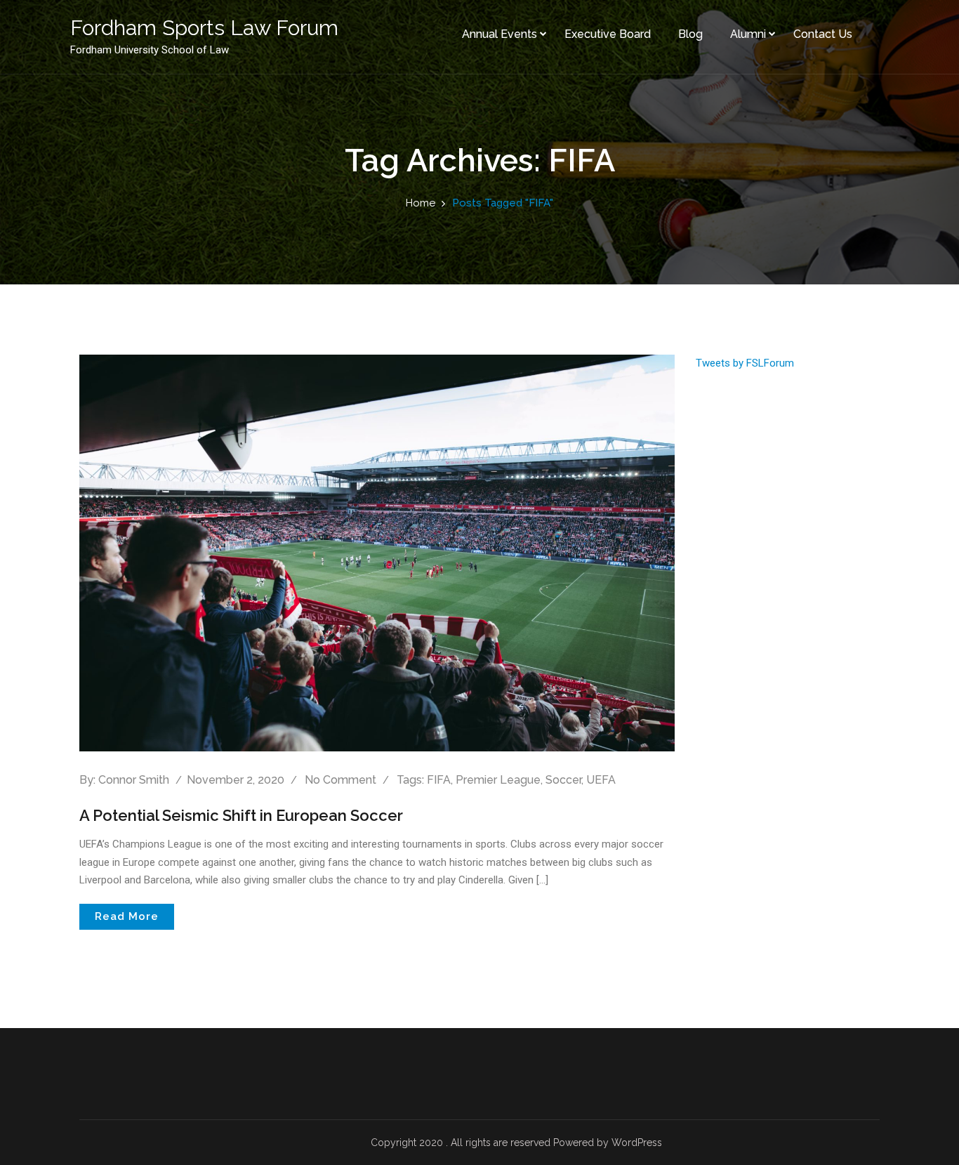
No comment (340, 779)
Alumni (748, 34)
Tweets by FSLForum (745, 363)
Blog (690, 34)
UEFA (601, 779)
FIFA (439, 779)
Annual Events (499, 34)
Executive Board (607, 34)
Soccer (563, 779)
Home (420, 203)
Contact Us (822, 34)
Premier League (498, 779)
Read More (127, 916)
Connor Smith (133, 779)
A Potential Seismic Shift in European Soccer (241, 815)
